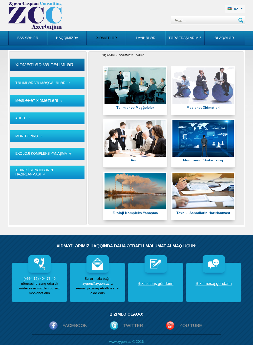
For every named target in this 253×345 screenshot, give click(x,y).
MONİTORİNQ (26, 136)
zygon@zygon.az (96, 283)
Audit (135, 160)
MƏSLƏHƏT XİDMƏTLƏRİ (36, 101)
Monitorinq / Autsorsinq (203, 160)
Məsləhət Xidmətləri (203, 107)
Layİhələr (145, 38)
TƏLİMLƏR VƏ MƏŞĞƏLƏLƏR (40, 83)
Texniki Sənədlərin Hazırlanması (203, 213)
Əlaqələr (224, 38)
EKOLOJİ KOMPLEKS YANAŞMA (41, 153)
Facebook (75, 325)
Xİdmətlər (106, 38)
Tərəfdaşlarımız (185, 38)
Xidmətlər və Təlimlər (131, 54)
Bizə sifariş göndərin (155, 283)
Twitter (133, 325)
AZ (236, 9)
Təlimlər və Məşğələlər (135, 107)
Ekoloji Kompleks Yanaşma (135, 213)
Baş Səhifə (108, 54)
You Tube (190, 325)
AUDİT (20, 118)
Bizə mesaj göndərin (214, 283)
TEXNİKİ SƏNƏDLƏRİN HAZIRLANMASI (34, 172)
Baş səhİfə (27, 38)
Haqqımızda (67, 38)
